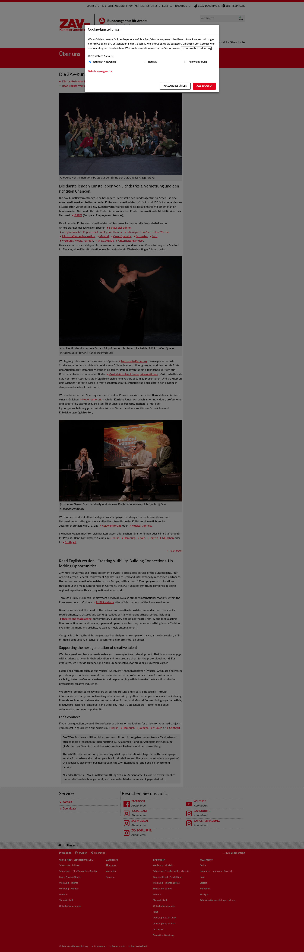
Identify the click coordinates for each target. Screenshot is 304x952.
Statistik (152, 62)
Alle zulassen (204, 86)
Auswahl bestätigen (175, 86)
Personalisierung (198, 62)
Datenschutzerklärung (198, 48)
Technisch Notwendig (104, 62)
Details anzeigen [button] (98, 71)
